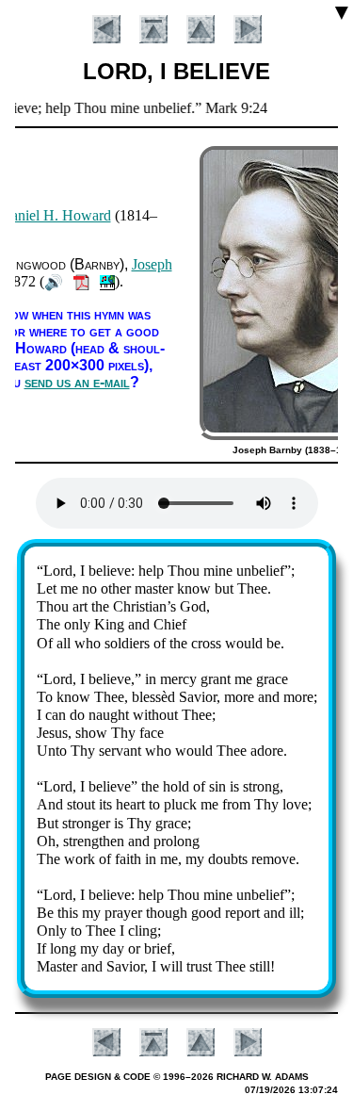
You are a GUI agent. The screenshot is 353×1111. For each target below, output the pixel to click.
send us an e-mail (77, 382)
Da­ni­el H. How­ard (55, 215)
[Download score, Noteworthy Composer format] (107, 281)
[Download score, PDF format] (81, 281)
